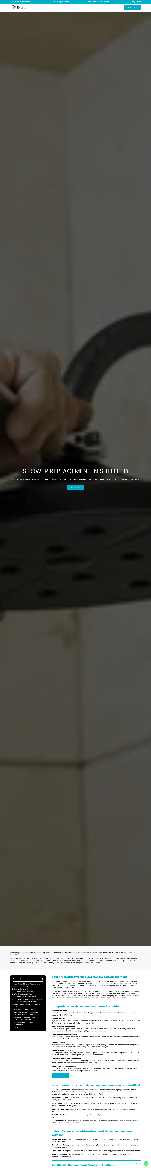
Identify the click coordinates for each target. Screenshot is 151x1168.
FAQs (16, 1027)
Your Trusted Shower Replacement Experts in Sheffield (27, 985)
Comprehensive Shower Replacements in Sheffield (24, 990)
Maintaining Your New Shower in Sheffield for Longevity (26, 1018)
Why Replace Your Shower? (24, 1009)
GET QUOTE (75, 487)
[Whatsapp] (146, 1163)
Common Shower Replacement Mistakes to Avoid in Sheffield (26, 1013)
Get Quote (132, 8)
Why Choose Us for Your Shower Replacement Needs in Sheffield (26, 995)
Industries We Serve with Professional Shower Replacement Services (28, 1000)
